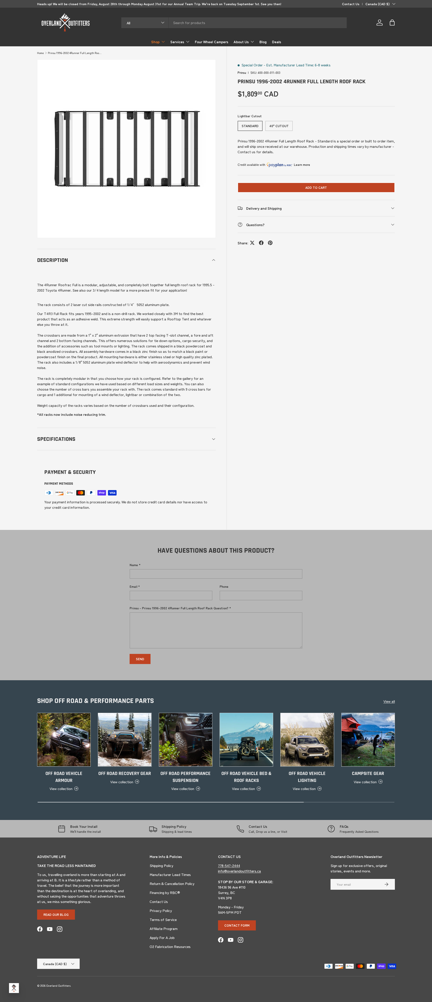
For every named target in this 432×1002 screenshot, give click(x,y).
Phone (224, 586)
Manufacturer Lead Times (170, 874)
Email (133, 586)
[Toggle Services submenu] (187, 41)
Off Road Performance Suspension (185, 777)
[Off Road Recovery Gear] (124, 739)
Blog (263, 41)
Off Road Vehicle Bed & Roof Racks (246, 777)
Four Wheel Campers (211, 41)
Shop (155, 41)
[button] (392, 22)
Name (134, 565)
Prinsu (242, 72)
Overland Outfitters (58, 985)
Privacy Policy (161, 910)
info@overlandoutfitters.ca (239, 871)
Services (177, 41)
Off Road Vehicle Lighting (307, 777)
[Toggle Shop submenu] (163, 41)
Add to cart (316, 187)
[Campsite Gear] (368, 739)
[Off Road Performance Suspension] (185, 739)
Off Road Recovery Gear (124, 773)
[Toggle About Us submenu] (252, 41)
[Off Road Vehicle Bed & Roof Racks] (246, 739)
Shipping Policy (161, 865)
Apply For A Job (162, 937)
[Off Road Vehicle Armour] (63, 739)
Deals (276, 41)
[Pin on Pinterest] (270, 242)
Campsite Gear (368, 773)
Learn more (302, 164)
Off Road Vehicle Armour (63, 777)
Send (140, 659)
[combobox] (234, 22)
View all (389, 701)
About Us (241, 41)
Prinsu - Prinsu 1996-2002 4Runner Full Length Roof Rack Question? (179, 608)
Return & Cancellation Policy (172, 883)
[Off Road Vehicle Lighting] (307, 739)
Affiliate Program (164, 928)
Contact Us (350, 3)
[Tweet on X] (252, 242)
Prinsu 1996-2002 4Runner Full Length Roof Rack (75, 53)
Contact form (237, 925)
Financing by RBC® (165, 892)
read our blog (56, 914)
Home (40, 53)
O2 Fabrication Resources (170, 946)
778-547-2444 (229, 865)
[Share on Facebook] (261, 242)
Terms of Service (163, 919)
